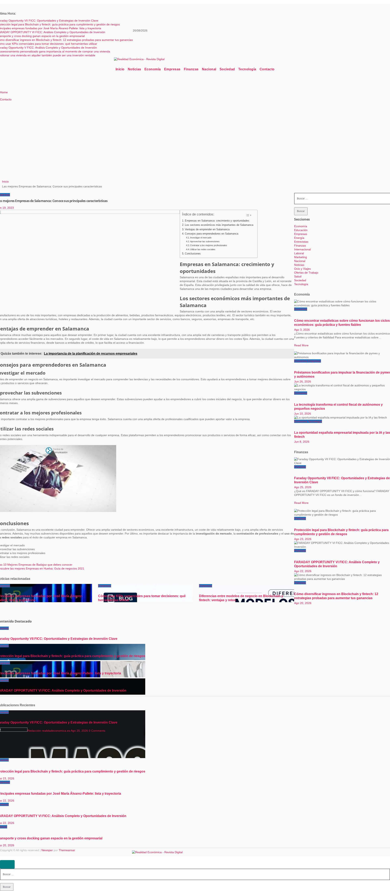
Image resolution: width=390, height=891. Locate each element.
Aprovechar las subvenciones (205, 241)
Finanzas (191, 69)
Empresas (172, 69)
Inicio (120, 69)
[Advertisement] (102, 145)
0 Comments (97, 730)
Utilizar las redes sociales (202, 249)
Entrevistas (301, 241)
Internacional (302, 249)
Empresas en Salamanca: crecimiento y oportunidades (217, 220)
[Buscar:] (195, 874)
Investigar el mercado (200, 237)
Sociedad (227, 69)
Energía (299, 237)
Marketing (300, 257)
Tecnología (247, 69)
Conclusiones (193, 253)
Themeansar (67, 850)
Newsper (47, 850)
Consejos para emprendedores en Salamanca (211, 233)
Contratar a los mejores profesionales (208, 245)
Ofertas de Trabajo (306, 272)
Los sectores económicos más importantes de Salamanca (219, 225)
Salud (297, 276)
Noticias (134, 69)
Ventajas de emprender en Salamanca (207, 229)
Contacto (267, 69)
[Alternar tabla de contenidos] (248, 215)
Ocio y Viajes (302, 268)
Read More (301, 345)
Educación (301, 230)
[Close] (7, 864)
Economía (152, 69)
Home (4, 92)
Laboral (299, 253)
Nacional (209, 69)
